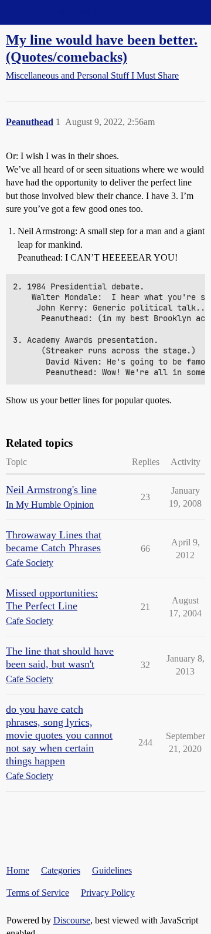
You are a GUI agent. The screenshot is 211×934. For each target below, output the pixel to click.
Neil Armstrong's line (51, 489)
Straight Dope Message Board (61, 12)
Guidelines (112, 870)
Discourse (71, 920)
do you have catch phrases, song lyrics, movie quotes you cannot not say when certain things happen (59, 735)
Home (17, 870)
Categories (60, 870)
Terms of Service (37, 893)
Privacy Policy (108, 893)
